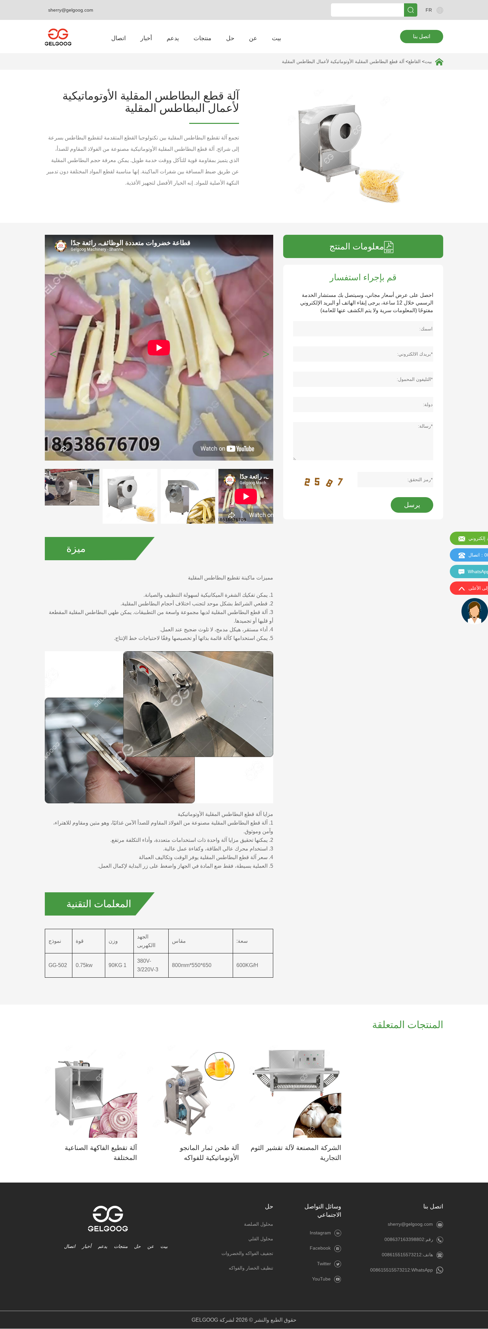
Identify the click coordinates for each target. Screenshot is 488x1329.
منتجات (202, 38)
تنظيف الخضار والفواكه (251, 1268)
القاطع (414, 61)
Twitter (324, 1263)
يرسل (412, 504)
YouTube (321, 1279)
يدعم (173, 38)
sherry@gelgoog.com (70, 10)
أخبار (146, 38)
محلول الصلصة (258, 1224)
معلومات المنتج (356, 246)
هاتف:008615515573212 (407, 1254)
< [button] (266, 353)
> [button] (53, 353)
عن (253, 38)
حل (230, 38)
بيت (276, 38)
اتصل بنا (421, 36)
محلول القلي (260, 1238)
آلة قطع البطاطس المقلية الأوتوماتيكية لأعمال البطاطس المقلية (343, 61)
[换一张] (324, 479)
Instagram (320, 1232)
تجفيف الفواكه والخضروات (247, 1253)
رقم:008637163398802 (408, 1239)
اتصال (118, 38)
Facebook (320, 1248)
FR (429, 10)
